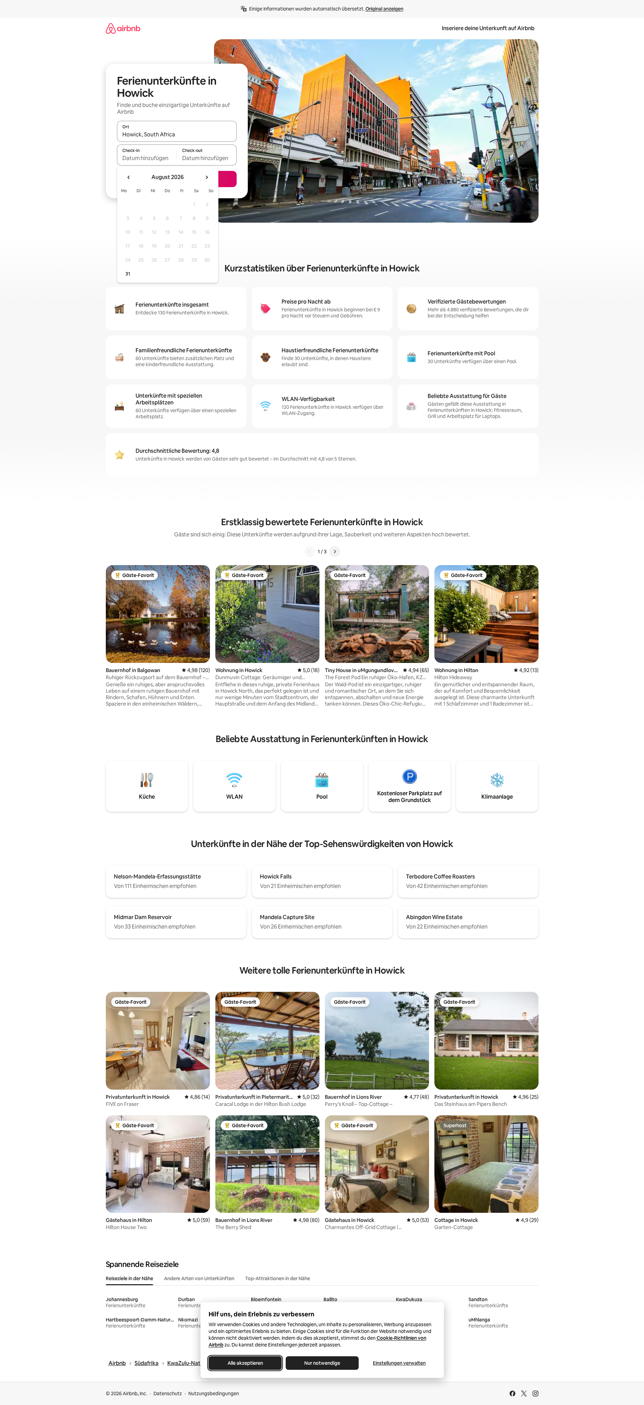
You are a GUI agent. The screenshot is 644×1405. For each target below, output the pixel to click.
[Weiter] (334, 551)
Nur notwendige (322, 1363)
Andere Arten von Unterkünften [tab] (199, 1278)
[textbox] (146, 158)
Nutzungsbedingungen (213, 1393)
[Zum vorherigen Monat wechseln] (129, 177)
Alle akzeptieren (245, 1363)
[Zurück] (309, 551)
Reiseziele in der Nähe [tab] (129, 1278)
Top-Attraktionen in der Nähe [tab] (277, 1278)
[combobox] (176, 134)
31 (127, 274)
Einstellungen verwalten (399, 1363)
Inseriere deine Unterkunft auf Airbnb (488, 28)
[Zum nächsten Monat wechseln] (207, 177)
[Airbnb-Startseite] (123, 28)
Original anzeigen (384, 9)
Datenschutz (167, 1393)
